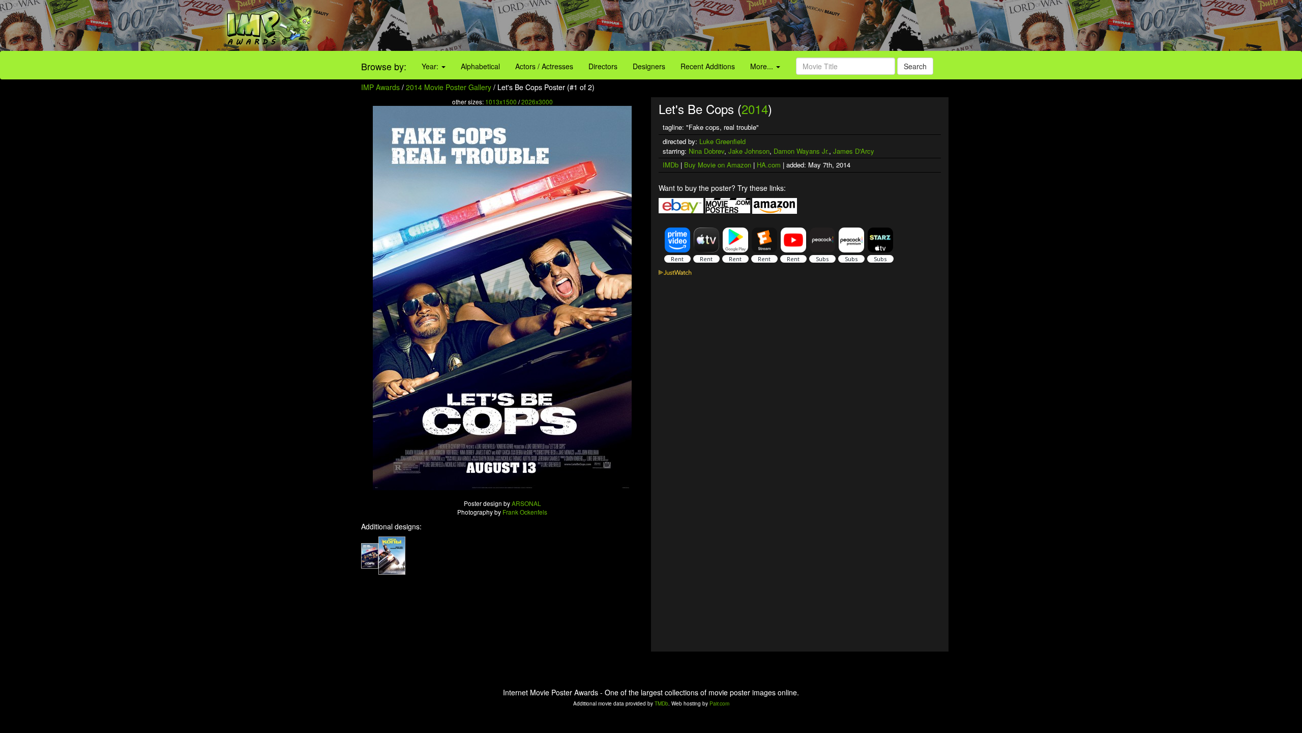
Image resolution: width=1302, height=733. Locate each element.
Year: (431, 66)
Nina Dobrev (706, 151)
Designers (649, 66)
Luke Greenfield (722, 141)
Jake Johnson (749, 151)
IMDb (670, 165)
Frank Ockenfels (524, 512)
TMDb (661, 703)
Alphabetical (480, 66)
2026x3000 (537, 101)
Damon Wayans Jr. (801, 151)
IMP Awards (380, 87)
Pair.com (719, 703)
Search (915, 66)
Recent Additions (707, 66)
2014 (755, 109)
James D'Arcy (853, 151)
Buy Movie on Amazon (717, 165)
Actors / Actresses (544, 66)
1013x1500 (501, 101)
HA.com (769, 165)
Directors (602, 66)
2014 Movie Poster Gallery (448, 87)
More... (762, 66)
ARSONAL (526, 503)
